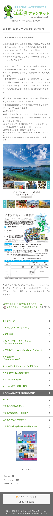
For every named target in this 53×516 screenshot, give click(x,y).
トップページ (9, 321)
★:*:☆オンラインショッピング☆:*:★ (20, 366)
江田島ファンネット (20, 511)
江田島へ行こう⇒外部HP (14, 420)
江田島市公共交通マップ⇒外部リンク (20, 426)
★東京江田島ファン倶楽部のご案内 (19, 393)
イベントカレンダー (12, 379)
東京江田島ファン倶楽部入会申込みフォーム (23, 304)
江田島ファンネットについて (16, 327)
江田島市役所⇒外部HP (13, 406)
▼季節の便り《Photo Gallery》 (12, 358)
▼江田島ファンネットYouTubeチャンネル (22, 350)
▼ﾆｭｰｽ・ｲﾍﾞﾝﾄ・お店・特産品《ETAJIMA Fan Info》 (17, 342)
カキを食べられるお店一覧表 (16, 373)
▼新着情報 (8, 334)
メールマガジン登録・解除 (15, 386)
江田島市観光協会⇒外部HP (15, 413)
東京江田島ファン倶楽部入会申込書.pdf (24, 307)
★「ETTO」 (9, 400)
